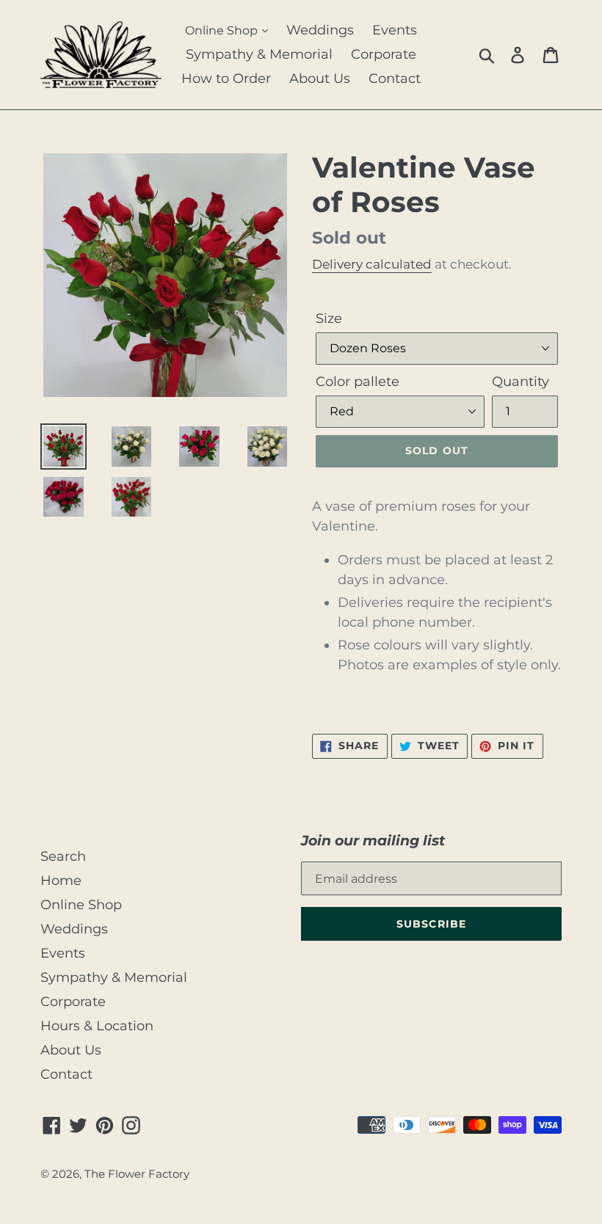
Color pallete (357, 382)
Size (329, 318)
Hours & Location (96, 1026)
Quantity (520, 382)
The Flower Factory (136, 1174)
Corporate (383, 54)
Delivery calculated (372, 264)
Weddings (320, 30)
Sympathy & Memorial (259, 54)
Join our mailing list (373, 840)
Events (394, 30)
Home (60, 881)
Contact (395, 78)
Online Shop (223, 30)
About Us (319, 78)
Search (63, 856)
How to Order (226, 78)
